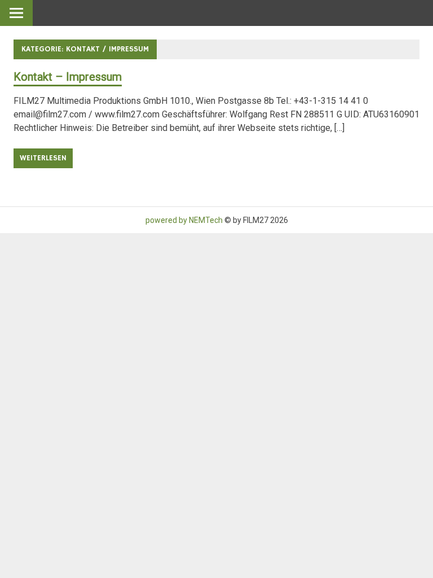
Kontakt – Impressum (68, 77)
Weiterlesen (43, 158)
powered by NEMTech (184, 220)
